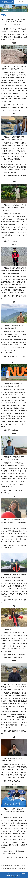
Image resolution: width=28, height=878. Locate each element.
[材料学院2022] (7, 1)
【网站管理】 (14, 876)
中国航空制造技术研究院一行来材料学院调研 (15, 868)
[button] (19, 2)
